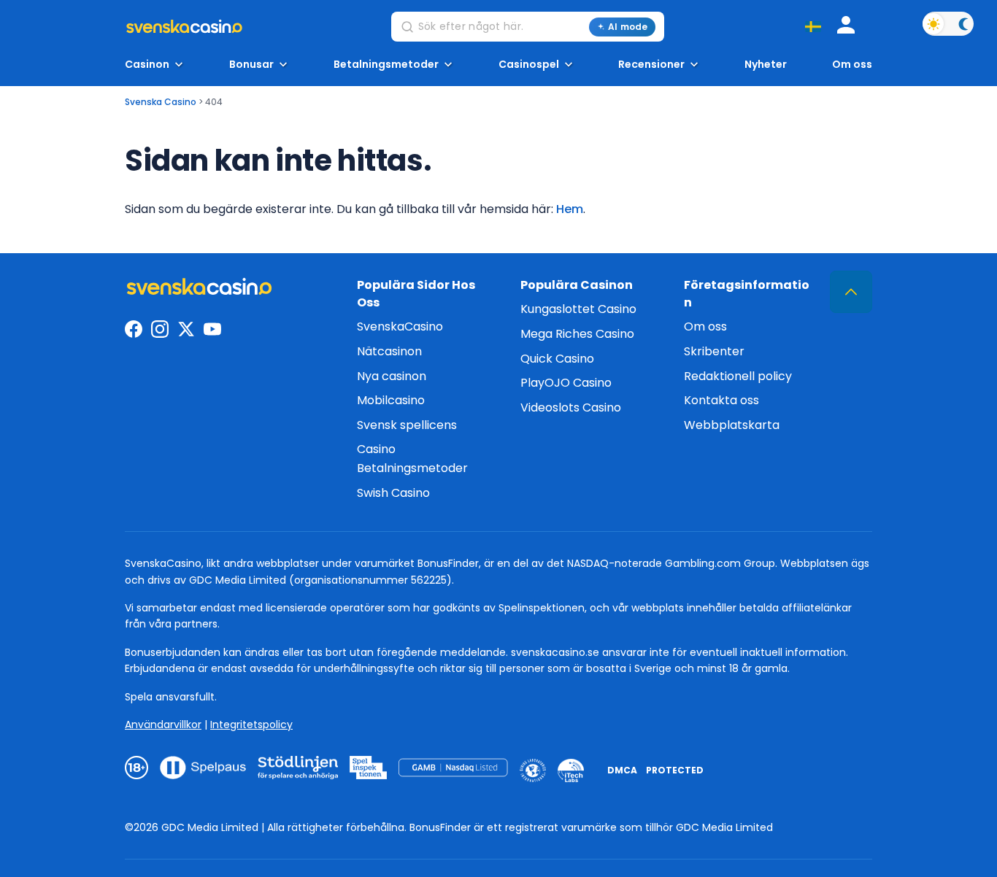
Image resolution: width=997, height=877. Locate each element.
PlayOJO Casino (566, 382)
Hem (569, 209)
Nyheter (765, 64)
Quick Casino (557, 358)
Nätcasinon (389, 351)
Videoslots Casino (570, 407)
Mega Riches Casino (577, 333)
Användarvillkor (163, 724)
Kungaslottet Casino (578, 309)
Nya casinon (391, 376)
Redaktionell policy (738, 376)
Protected (675, 770)
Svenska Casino (160, 102)
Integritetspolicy (251, 724)
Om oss (852, 64)
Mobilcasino (391, 400)
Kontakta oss (721, 400)
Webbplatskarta (731, 425)
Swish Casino (393, 492)
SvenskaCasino (400, 326)
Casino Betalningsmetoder (412, 458)
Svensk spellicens (407, 425)
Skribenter (714, 351)
